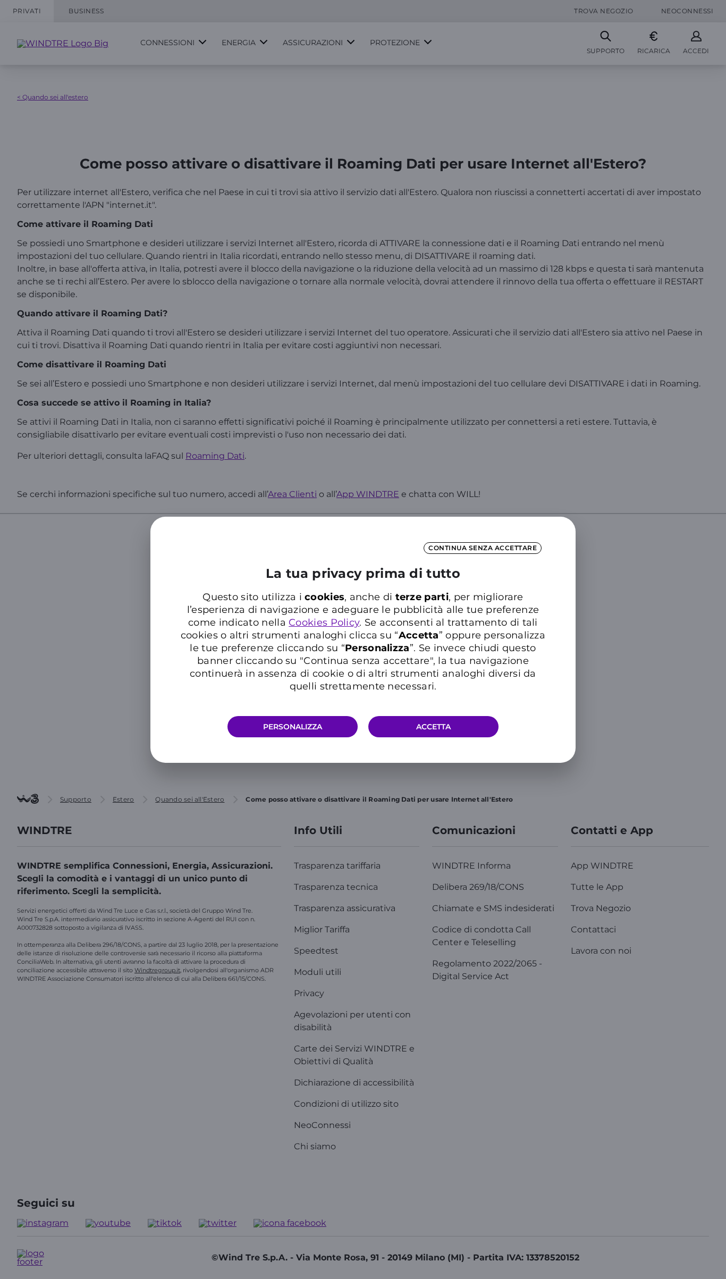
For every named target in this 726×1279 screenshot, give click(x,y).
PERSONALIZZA (292, 726)
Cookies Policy (324, 622)
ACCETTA (433, 726)
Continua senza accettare (482, 548)
